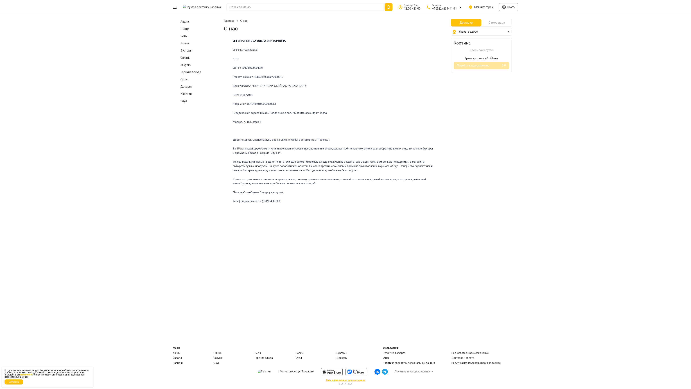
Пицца (218, 353)
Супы (299, 357)
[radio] (466, 22)
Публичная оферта (394, 353)
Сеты (258, 353)
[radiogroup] (481, 23)
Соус (216, 362)
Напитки (178, 362)
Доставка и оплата (462, 357)
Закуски (218, 357)
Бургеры (342, 353)
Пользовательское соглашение (470, 353)
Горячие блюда (264, 357)
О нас (386, 357)
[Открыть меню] (175, 7)
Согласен (14, 382)
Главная (229, 20)
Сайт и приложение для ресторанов (345, 380)
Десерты (342, 357)
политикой (26, 375)
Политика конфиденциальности (414, 371)
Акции (176, 353)
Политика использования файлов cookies (476, 362)
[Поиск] (388, 7)
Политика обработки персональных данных (409, 362)
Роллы (299, 353)
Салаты (177, 357)
